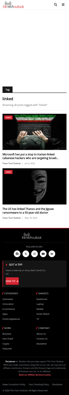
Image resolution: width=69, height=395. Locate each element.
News (8, 117)
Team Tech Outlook (12, 163)
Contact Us (42, 338)
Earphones (42, 299)
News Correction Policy (14, 384)
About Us (41, 333)
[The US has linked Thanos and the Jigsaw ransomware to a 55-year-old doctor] (34, 186)
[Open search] (55, 4)
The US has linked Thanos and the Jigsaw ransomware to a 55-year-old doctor (28, 210)
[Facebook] (17, 253)
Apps (5, 314)
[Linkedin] (52, 253)
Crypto (6, 343)
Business (7, 333)
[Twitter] (25, 253)
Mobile (40, 309)
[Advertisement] (34, 46)
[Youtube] (43, 253)
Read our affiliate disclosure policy (35, 374)
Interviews (8, 299)
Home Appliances (11, 319)
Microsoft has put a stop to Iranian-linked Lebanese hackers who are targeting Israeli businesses (29, 158)
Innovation (8, 304)
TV (38, 319)
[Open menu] (63, 4)
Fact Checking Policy (39, 384)
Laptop (40, 304)
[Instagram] (34, 253)
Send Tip (10, 281)
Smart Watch (43, 314)
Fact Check (8, 338)
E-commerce (9, 309)
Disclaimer (42, 343)
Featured (7, 348)
